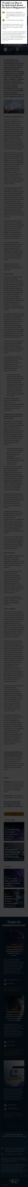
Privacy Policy (5, 40)
